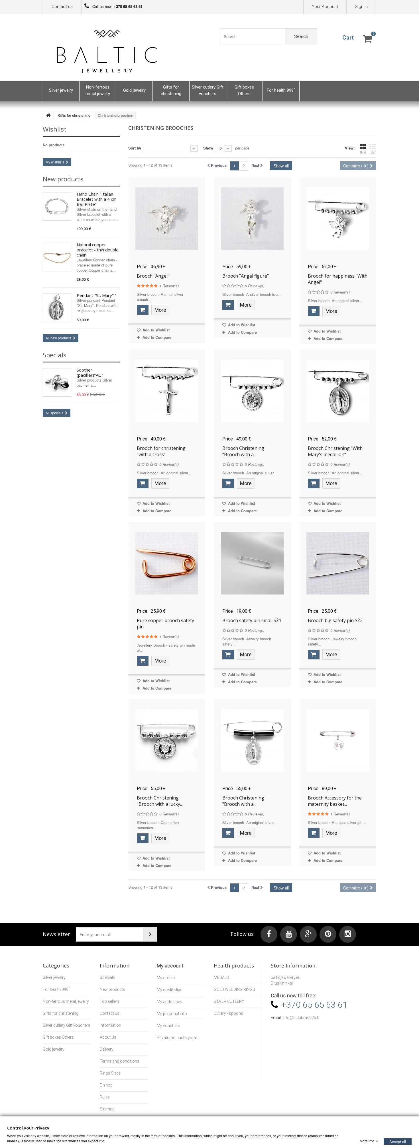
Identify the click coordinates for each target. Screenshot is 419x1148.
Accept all (397, 1141)
